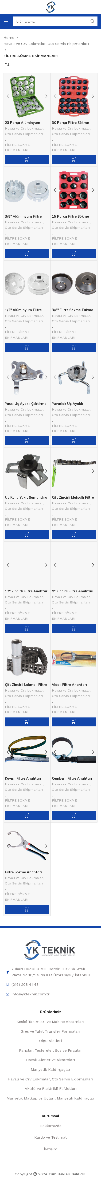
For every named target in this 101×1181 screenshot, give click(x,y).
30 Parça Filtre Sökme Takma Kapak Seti (70, 124)
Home (10, 37)
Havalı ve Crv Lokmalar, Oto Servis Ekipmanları (46, 43)
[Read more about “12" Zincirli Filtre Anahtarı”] (27, 628)
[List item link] (50, 972)
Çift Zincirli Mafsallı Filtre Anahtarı (73, 499)
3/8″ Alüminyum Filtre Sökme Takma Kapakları (25, 218)
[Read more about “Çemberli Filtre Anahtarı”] (74, 815)
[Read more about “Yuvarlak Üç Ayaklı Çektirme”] (74, 440)
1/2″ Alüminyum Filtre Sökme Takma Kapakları (25, 312)
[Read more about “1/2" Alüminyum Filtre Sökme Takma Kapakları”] (27, 347)
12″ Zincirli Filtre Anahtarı (26, 591)
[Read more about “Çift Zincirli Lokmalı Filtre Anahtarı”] (27, 721)
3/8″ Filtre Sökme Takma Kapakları (72, 312)
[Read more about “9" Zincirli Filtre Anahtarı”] (74, 628)
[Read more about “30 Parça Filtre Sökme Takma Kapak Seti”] (74, 159)
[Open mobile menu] (6, 21)
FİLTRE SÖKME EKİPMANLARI (17, 147)
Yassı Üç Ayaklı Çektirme (25, 404)
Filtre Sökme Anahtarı (23, 872)
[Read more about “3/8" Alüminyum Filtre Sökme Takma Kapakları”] (27, 253)
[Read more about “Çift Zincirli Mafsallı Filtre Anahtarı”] (74, 534)
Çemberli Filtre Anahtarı (72, 778)
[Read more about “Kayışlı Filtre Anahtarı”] (27, 815)
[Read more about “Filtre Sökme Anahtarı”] (27, 909)
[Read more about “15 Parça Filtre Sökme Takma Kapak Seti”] (74, 253)
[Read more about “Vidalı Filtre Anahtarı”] (74, 721)
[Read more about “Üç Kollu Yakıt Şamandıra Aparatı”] (27, 534)
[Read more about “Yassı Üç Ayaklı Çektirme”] (27, 440)
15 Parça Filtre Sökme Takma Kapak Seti (70, 218)
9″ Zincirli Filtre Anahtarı (72, 591)
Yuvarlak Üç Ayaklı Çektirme (67, 405)
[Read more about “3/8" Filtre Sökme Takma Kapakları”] (74, 347)
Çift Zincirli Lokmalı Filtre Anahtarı (26, 686)
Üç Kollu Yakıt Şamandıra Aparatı (26, 499)
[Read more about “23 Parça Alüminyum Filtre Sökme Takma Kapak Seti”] (27, 159)
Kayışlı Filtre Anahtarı (23, 778)
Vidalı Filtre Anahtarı (69, 685)
